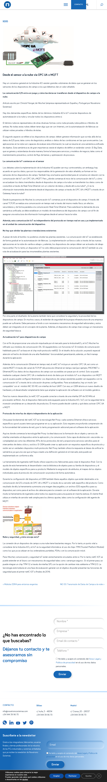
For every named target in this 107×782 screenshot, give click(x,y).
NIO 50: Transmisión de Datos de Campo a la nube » (82, 584)
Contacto (78, 4)
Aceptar (56, 776)
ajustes (25, 779)
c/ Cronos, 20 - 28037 (80, 711)
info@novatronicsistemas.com (15, 711)
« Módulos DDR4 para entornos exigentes (20, 584)
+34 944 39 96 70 (11, 715)
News (5, 21)
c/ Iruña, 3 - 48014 (44, 711)
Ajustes (88, 776)
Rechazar (72, 776)
